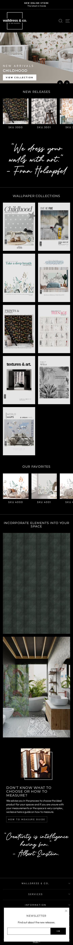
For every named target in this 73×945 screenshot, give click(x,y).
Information (35, 904)
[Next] (67, 83)
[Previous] (60, 83)
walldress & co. (36, 883)
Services (35, 894)
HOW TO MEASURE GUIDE (26, 819)
